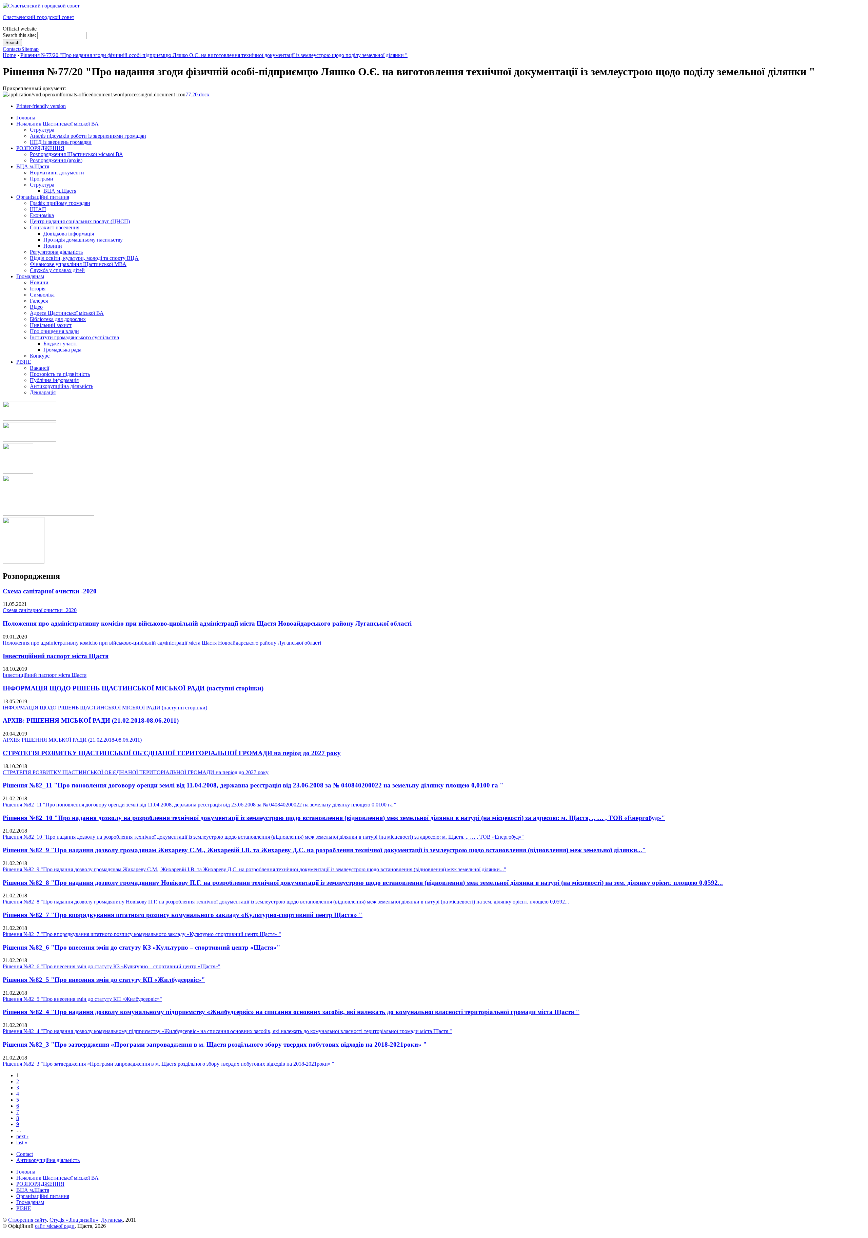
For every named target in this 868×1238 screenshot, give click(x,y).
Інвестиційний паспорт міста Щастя (55, 656)
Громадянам (30, 1202)
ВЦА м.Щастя (32, 1190)
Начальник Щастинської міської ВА (57, 1178)
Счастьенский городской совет (38, 17)
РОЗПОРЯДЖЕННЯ (40, 1184)
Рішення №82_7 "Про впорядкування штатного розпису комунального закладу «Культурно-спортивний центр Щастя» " (182, 914)
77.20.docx (197, 94)
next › (22, 1136)
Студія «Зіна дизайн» (74, 1220)
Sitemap (30, 49)
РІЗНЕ (23, 1208)
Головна (25, 1172)
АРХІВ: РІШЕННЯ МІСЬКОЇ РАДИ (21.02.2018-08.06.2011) (91, 720)
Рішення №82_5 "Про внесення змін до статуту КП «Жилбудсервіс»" (104, 979)
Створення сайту (27, 1220)
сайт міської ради (55, 1226)
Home (9, 55)
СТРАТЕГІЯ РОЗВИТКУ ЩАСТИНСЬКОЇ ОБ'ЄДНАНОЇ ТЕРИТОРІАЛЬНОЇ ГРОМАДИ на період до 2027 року (172, 753)
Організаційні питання (42, 1196)
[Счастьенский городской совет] (41, 5)
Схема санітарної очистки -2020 (50, 591)
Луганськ (112, 1220)
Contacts (12, 49)
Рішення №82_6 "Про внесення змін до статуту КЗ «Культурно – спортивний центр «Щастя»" (141, 947)
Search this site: (20, 35)
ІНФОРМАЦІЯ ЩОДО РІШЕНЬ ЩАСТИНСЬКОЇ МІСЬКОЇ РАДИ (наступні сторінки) (133, 688)
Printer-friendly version (41, 106)
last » (21, 1142)
